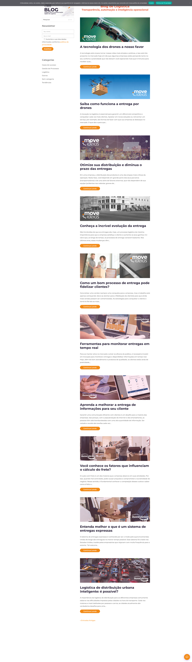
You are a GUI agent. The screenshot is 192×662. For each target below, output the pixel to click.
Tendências (46, 83)
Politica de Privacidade (163, 3)
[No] (189, 3)
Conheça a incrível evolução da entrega (113, 226)
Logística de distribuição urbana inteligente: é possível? (107, 589)
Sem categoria (48, 79)
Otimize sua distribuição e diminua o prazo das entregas (111, 167)
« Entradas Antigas (87, 620)
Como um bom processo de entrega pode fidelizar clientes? (115, 285)
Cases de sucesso (49, 65)
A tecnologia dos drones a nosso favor (112, 47)
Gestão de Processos (50, 69)
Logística (45, 72)
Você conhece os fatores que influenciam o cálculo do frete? (114, 467)
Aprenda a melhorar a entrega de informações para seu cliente (108, 406)
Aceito (151, 3)
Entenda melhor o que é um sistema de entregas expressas (113, 528)
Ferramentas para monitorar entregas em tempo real (115, 346)
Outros (45, 76)
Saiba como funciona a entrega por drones (109, 106)
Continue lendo (90, 67)
